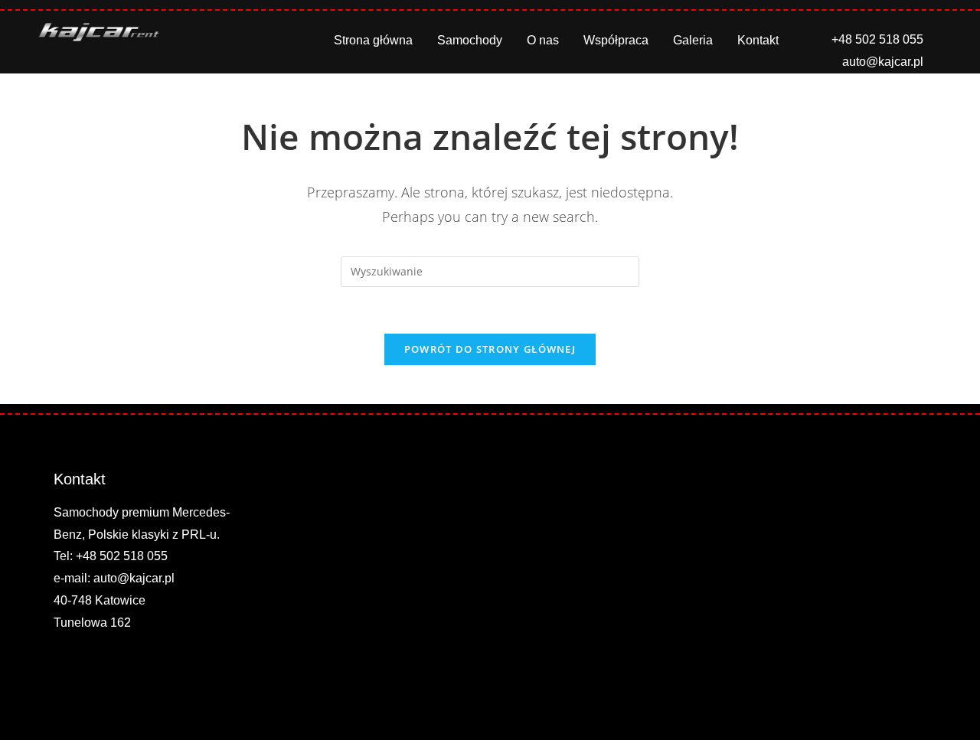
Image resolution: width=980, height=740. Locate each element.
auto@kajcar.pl (134, 578)
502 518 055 (134, 555)
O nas (543, 40)
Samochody (469, 40)
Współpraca (615, 40)
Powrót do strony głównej (490, 349)
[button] (943, 40)
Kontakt (758, 40)
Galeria (693, 40)
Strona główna (373, 40)
